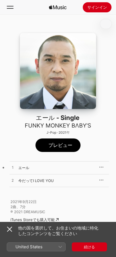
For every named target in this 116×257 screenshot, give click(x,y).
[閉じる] (9, 229)
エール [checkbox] (23, 167)
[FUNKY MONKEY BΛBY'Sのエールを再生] (12, 167)
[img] (57, 7)
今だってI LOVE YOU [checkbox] (36, 180)
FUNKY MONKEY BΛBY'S (58, 125)
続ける (89, 247)
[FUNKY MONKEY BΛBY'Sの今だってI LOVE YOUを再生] (12, 180)
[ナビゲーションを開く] (10, 7)
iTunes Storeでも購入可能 (32, 219)
